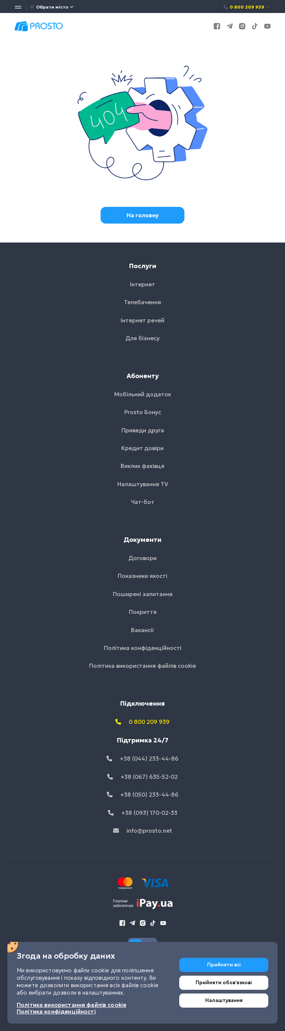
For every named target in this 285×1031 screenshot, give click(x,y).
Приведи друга (142, 430)
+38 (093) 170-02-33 (148, 812)
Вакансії (142, 630)
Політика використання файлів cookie (142, 665)
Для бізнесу (142, 338)
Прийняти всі (224, 965)
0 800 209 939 (247, 7)
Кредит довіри (142, 448)
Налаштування (224, 1000)
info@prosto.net (148, 830)
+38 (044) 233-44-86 (148, 758)
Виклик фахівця (142, 465)
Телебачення (142, 302)
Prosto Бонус (142, 412)
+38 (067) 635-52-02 (148, 776)
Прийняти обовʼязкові (224, 982)
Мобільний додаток (142, 394)
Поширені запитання (143, 594)
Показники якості (142, 575)
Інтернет (142, 284)
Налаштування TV (142, 484)
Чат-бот (142, 501)
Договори (142, 558)
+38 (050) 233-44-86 (148, 794)
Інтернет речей (142, 320)
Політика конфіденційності (142, 647)
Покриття (143, 611)
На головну (142, 215)
